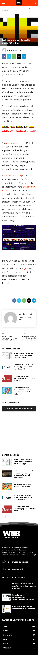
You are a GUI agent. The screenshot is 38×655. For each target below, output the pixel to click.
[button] (35, 3)
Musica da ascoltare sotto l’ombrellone (22, 485)
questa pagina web (15, 143)
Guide (10, 9)
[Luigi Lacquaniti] (4, 50)
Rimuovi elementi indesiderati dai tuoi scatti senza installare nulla (23, 391)
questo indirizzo (12, 175)
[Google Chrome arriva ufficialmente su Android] (6, 609)
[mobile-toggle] (3, 3)
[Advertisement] (19, 434)
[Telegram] (24, 56)
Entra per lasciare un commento (19, 409)
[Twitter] (9, 56)
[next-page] (6, 516)
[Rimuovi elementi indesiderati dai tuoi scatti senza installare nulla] (7, 390)
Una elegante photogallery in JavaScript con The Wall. (23, 597)
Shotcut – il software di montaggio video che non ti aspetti (23, 367)
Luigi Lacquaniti (15, 50)
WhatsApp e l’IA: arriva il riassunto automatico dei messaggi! (24, 355)
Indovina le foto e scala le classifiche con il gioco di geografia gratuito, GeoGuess (24, 474)
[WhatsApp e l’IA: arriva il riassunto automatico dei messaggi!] (7, 355)
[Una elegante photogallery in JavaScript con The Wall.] (6, 597)
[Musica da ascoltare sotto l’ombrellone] (7, 486)
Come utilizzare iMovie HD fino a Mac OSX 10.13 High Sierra (9, 338)
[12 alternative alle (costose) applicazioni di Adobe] (7, 378)
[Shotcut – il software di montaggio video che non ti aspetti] (7, 367)
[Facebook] (4, 56)
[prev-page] (3, 516)
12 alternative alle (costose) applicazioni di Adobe (24, 378)
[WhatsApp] (14, 56)
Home (4, 9)
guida (27, 268)
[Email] (19, 56)
